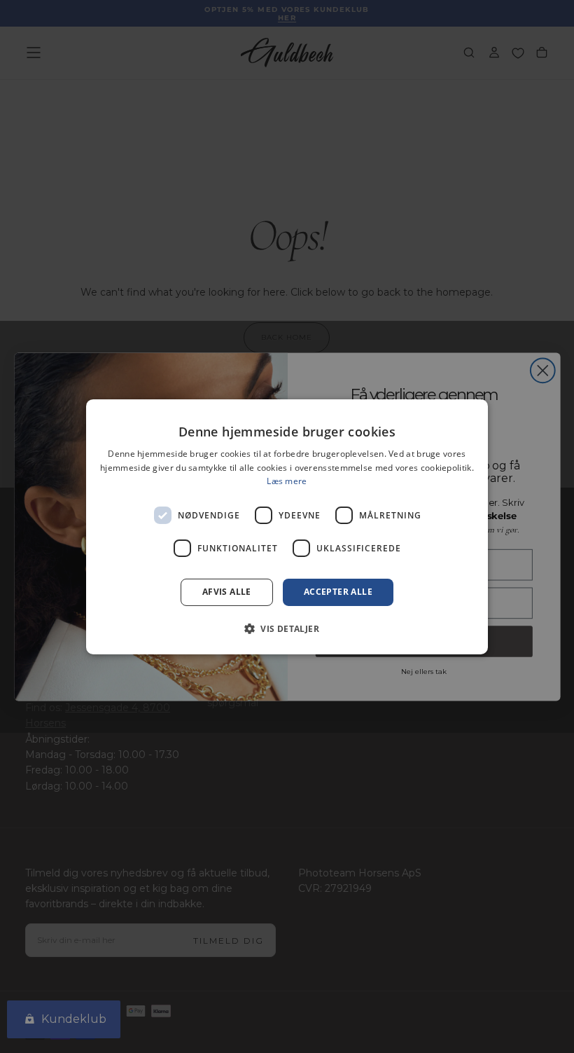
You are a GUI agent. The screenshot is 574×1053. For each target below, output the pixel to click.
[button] (287, 628)
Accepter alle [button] (338, 592)
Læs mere (287, 481)
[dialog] (287, 526)
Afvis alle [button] (226, 592)
